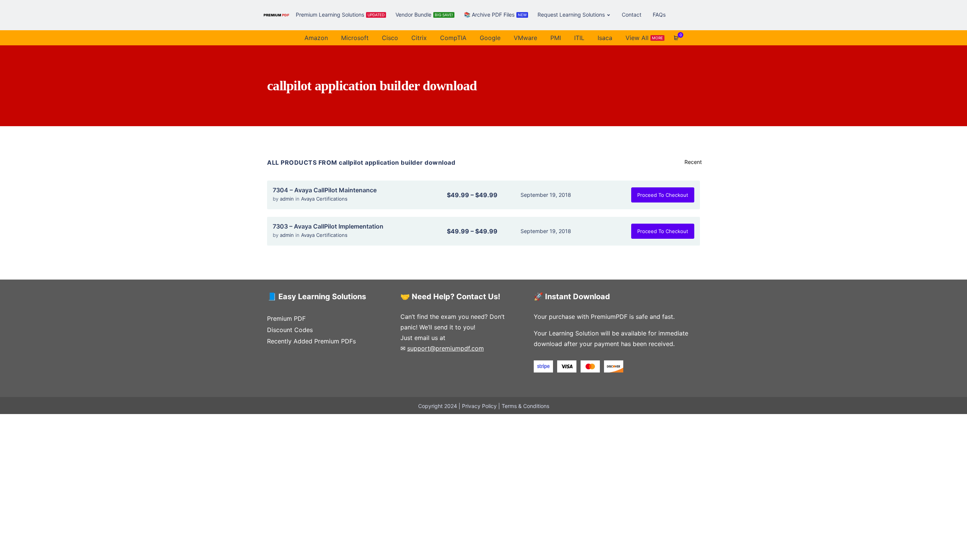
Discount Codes (290, 330)
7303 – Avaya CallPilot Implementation (328, 226)
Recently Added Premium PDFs (311, 341)
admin (287, 199)
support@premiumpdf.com (445, 348)
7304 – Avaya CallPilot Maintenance (325, 190)
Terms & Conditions (525, 406)
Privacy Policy (479, 406)
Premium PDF (286, 318)
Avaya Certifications (324, 199)
